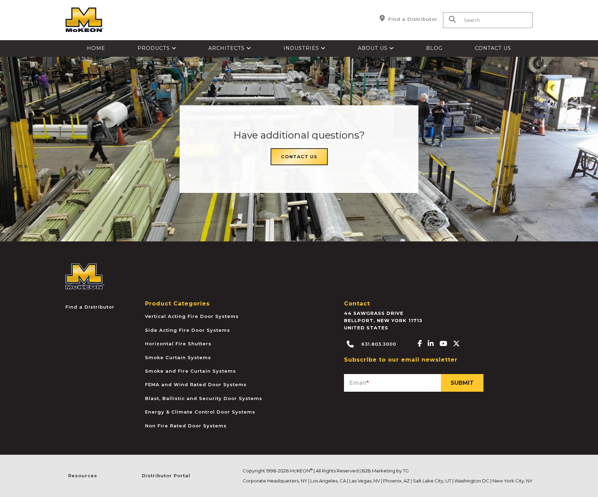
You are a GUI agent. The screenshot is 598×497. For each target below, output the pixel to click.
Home (96, 48)
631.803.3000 (378, 344)
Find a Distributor (412, 19)
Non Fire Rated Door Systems (186, 425)
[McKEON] (85, 276)
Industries (302, 48)
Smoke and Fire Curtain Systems (190, 371)
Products (154, 48)
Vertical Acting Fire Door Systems (192, 316)
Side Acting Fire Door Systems (187, 330)
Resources (82, 475)
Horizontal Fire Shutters (178, 343)
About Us (373, 48)
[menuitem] (96, 48)
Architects (227, 48)
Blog (434, 48)
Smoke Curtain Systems (178, 357)
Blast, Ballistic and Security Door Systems (203, 398)
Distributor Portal (166, 475)
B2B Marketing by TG (385, 470)
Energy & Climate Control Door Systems (200, 412)
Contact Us (493, 48)
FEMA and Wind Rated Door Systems (196, 384)
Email (359, 383)
